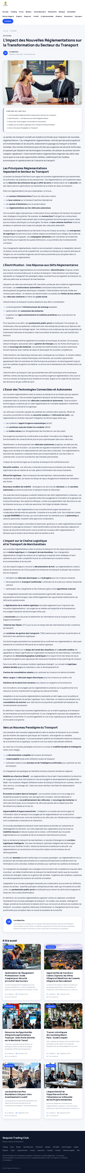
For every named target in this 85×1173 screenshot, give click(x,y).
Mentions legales (68, 1150)
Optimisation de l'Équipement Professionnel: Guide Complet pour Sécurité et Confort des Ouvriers (19, 977)
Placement (52, 12)
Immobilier (71, 12)
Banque (62, 12)
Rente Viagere (8, 16)
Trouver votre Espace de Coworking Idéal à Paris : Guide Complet (56, 1035)
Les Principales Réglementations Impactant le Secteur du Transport (32, 115)
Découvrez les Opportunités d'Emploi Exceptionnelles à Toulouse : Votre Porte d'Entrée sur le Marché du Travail (20, 1036)
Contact (8, 21)
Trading (14, 12)
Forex (21, 12)
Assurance (68, 16)
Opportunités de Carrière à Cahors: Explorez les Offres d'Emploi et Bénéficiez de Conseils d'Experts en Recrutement (63, 977)
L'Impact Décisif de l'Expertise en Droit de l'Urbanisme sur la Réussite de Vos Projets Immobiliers (59, 1095)
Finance (59, 16)
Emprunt (27, 16)
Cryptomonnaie (47, 16)
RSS (78, 1150)
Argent (19, 16)
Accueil (5, 12)
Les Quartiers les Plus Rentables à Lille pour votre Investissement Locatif (18, 1094)
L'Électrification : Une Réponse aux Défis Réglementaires (28, 118)
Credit (35, 16)
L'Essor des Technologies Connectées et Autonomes (27, 122)
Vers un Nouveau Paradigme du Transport (23, 128)
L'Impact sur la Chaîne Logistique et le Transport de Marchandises (31, 125)
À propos (78, 16)
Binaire (28, 12)
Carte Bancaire (40, 12)
